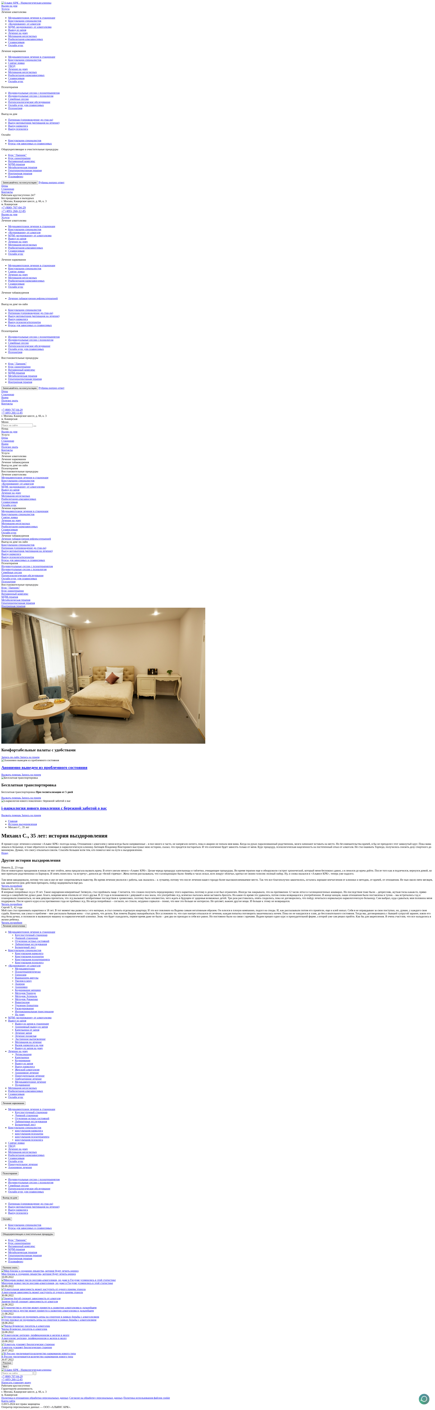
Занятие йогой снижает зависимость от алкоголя (29, 1301)
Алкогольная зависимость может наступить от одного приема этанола (42, 1292)
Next (5, 1366)
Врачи (4, 397)
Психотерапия (10, 1173)
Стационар (7, 188)
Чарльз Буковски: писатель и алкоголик (24, 1329)
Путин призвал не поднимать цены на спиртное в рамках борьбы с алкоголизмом (48, 1319)
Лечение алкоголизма (14, 926)
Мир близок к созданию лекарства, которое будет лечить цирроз (38, 1273)
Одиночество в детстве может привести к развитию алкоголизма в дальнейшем (47, 1310)
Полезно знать (9, 400)
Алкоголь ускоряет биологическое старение (26, 1347)
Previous (7, 1363)
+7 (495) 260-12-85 (13, 211)
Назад (4, 853)
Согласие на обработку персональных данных (96, 1397)
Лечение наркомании (13, 1103)
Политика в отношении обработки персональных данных (34, 1397)
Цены (4, 185)
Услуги (5, 8)
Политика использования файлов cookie (146, 1397)
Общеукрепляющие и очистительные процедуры (28, 1234)
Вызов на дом (9, 5)
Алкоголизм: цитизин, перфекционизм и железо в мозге (34, 1338)
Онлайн (7, 1219)
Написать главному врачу (16, 1382)
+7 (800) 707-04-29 (13, 207)
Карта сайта (8, 1400)
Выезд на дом (10, 1198)
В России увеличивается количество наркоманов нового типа (37, 1356)
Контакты (7, 192)
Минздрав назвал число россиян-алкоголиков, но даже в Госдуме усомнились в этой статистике (57, 1283)
